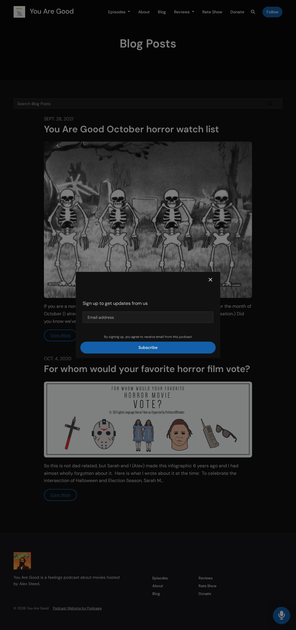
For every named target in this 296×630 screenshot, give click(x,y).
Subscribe (148, 347)
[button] (210, 279)
